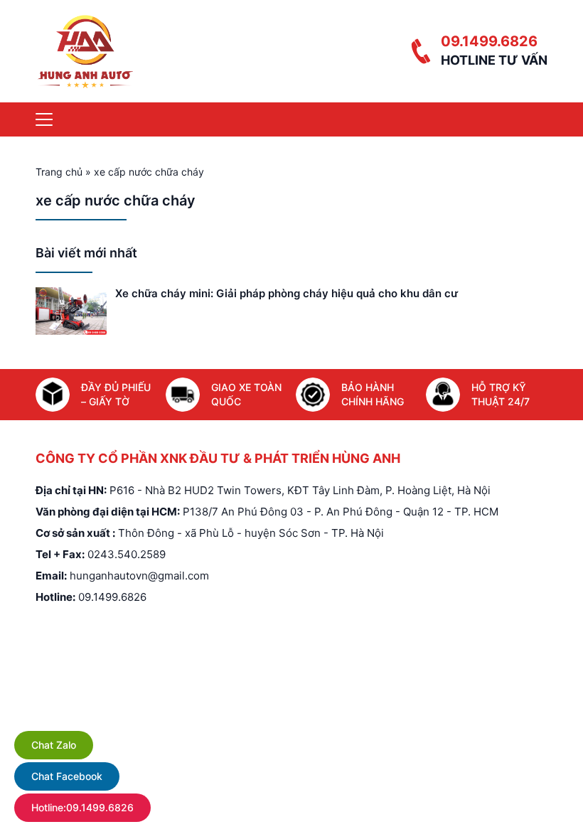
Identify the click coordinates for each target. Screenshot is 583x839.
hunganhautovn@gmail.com (139, 575)
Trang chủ (59, 172)
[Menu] (44, 119)
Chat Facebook (66, 776)
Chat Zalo (53, 745)
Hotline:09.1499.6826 (82, 807)
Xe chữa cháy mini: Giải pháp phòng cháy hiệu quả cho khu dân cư (286, 293)
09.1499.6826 (489, 41)
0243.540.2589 (126, 554)
